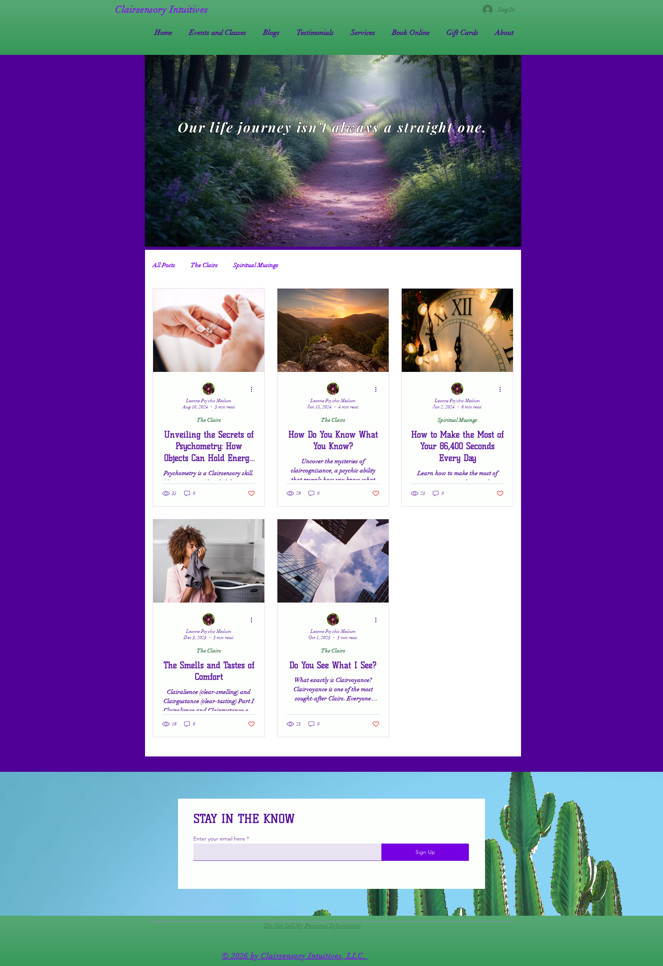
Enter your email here (219, 838)
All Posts (164, 265)
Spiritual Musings (256, 265)
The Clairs (204, 265)
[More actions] (254, 389)
